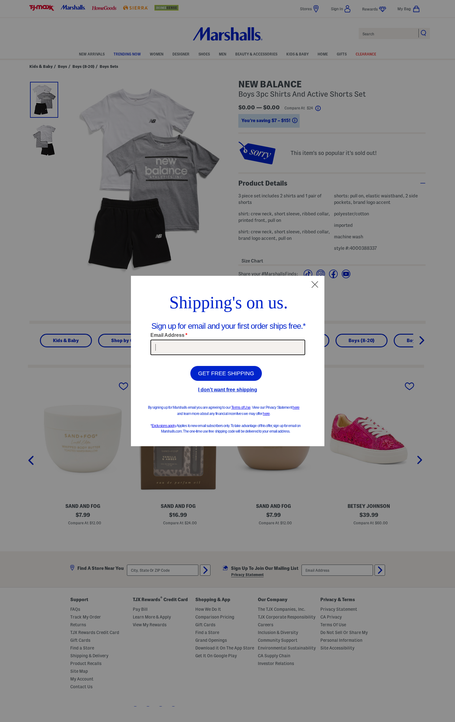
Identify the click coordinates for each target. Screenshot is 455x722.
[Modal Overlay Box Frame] (227, 361)
